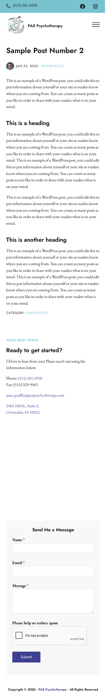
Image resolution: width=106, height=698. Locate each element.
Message (20, 585)
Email (18, 562)
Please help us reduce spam (35, 622)
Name (18, 539)
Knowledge (37, 313)
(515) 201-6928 (24, 5)
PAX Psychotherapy (52, 689)
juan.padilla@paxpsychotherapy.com (35, 395)
